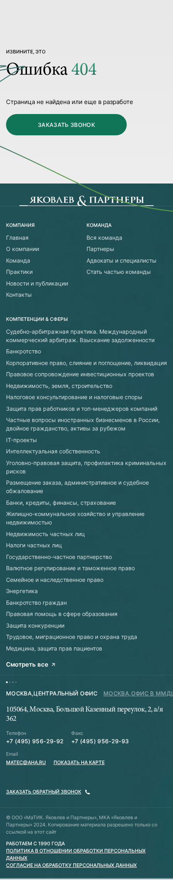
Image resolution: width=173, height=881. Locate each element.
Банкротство (23, 351)
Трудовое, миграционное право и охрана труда (71, 636)
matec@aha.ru (26, 762)
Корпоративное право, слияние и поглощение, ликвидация (86, 362)
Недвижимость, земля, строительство (59, 385)
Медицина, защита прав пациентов (54, 648)
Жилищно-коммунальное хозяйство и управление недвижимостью (75, 518)
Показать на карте (79, 762)
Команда (18, 260)
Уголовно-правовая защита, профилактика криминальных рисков (86, 467)
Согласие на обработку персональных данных (71, 865)
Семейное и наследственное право (54, 579)
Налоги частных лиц (34, 545)
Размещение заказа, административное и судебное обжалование (77, 486)
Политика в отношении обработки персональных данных (76, 854)
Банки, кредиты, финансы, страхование (61, 502)
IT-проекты (21, 439)
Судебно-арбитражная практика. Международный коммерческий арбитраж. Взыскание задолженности (80, 335)
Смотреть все (27, 664)
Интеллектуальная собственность (53, 451)
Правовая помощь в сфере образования (61, 613)
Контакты (19, 294)
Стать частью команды (118, 271)
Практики (19, 271)
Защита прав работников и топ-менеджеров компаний (81, 408)
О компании (22, 248)
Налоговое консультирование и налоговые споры (74, 397)
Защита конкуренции (35, 625)
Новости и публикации (37, 283)
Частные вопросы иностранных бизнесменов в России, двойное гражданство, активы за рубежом (83, 424)
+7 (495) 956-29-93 (100, 741)
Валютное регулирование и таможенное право (70, 568)
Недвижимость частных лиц (45, 533)
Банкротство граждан (36, 602)
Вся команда (104, 237)
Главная (17, 237)
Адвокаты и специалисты (121, 260)
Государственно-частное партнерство (59, 556)
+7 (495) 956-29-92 (35, 741)
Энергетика (22, 590)
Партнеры (100, 248)
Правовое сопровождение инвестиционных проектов (80, 374)
